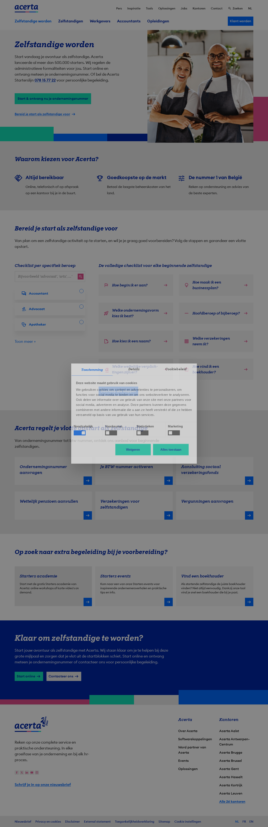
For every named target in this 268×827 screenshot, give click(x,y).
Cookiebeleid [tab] (176, 369)
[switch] (111, 432)
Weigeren (133, 449)
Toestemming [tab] (92, 370)
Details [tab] (134, 369)
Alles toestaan (170, 449)
